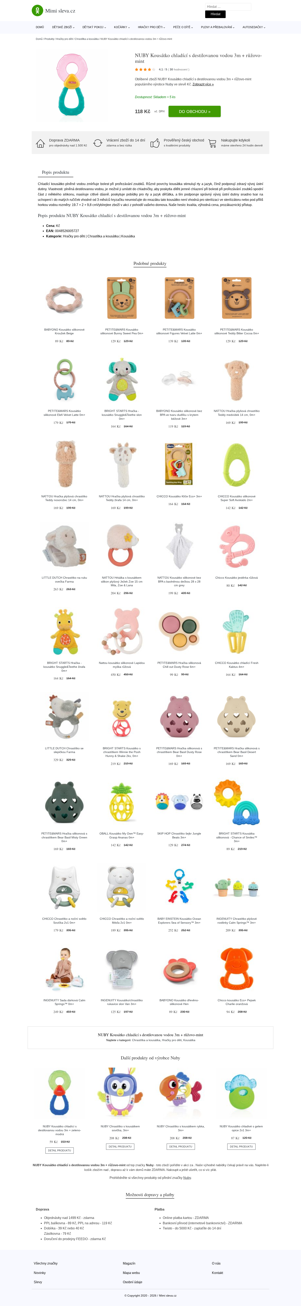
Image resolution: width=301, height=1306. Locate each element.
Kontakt (217, 1273)
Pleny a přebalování (216, 27)
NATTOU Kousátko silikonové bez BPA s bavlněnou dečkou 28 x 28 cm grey (179, 581)
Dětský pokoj (93, 27)
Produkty (49, 39)
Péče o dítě (181, 27)
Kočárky (120, 27)
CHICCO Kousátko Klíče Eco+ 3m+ (179, 496)
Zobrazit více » (203, 84)
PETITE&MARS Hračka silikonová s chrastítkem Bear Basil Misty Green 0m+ (64, 837)
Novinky (40, 1273)
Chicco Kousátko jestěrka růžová (236, 577)
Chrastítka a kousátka (87, 39)
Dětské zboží (62, 27)
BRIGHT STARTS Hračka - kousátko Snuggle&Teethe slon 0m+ (122, 414)
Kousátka (189, 1040)
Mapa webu (131, 1273)
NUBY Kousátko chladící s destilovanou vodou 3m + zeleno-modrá (59, 1130)
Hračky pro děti (150, 27)
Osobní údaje (132, 1282)
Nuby (169, 84)
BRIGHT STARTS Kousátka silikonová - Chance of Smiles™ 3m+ (236, 837)
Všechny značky (46, 1263)
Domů (40, 27)
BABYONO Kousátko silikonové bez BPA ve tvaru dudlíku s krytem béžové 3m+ (179, 414)
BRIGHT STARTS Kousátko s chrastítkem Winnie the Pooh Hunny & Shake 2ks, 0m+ (122, 752)
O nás (216, 1263)
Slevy (38, 1282)
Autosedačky (253, 27)
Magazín (129, 1263)
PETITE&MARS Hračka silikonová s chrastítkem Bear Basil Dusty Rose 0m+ (179, 752)
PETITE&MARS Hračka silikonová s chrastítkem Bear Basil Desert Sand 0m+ (237, 752)
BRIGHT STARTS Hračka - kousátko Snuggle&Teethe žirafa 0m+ (64, 666)
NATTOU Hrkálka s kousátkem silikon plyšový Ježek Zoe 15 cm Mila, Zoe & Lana (122, 581)
